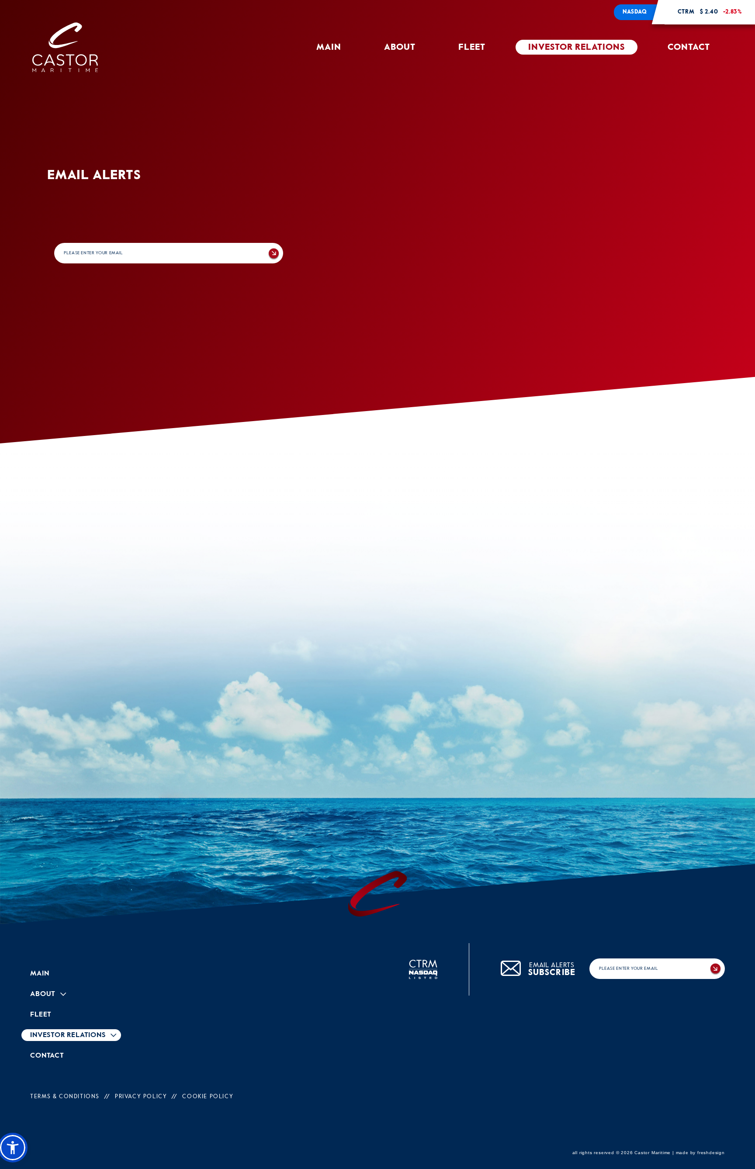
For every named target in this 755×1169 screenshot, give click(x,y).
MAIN (328, 47)
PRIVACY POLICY (141, 1097)
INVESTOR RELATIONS (576, 47)
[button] (12, 1147)
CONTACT (689, 47)
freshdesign (711, 1152)
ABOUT (400, 47)
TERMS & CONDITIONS (65, 1097)
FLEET (471, 47)
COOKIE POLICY (207, 1097)
